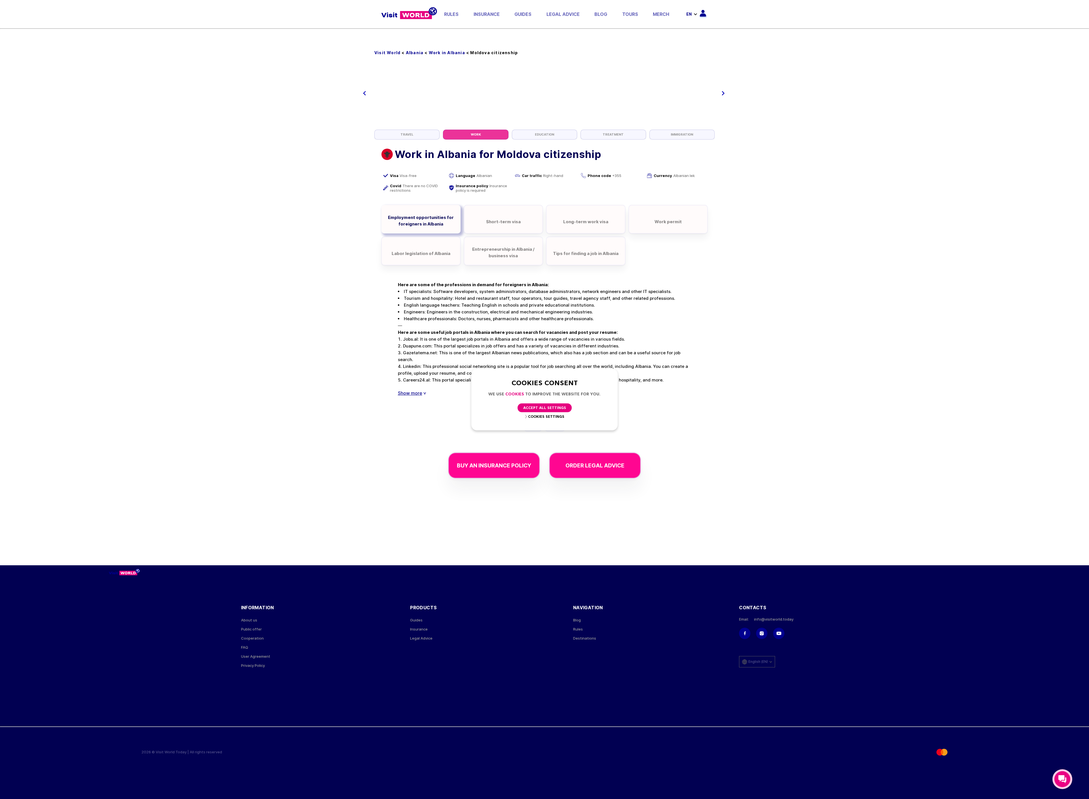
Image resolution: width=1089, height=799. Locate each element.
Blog (600, 14)
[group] (407, 135)
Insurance (487, 14)
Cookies (514, 394)
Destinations (584, 638)
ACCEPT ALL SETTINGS (544, 408)
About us (249, 620)
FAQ (244, 647)
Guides (522, 14)
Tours (630, 14)
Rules (451, 14)
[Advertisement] (544, 87)
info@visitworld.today (773, 619)
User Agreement (255, 656)
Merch (661, 14)
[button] (364, 93)
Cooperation (252, 638)
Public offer (251, 629)
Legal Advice (563, 14)
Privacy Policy (253, 665)
